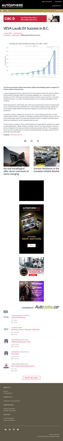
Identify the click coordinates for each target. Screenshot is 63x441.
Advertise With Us (8, 393)
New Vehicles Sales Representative (23, 366)
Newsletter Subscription (10, 410)
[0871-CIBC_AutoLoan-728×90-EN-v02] (32, 21)
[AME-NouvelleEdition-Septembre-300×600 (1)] (31, 253)
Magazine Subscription (9, 409)
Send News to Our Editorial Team (12, 401)
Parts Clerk (15, 354)
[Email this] (25, 141)
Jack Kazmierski (17, 33)
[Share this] (31, 141)
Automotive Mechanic (18, 317)
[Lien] (32, 307)
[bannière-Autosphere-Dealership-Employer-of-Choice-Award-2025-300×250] (31, 277)
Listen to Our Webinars (9, 420)
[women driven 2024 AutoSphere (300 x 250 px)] (31, 301)
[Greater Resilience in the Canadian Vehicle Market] (47, 156)
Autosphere (7, 35)
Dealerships (15, 35)
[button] (61, 5)
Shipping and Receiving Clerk (20, 342)
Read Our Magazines (9, 418)
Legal (50, 434)
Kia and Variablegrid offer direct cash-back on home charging (16, 171)
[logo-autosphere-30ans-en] (12, 5)
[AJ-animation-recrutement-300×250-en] (31, 200)
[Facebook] (10, 429)
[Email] (6, 429)
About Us (6, 391)
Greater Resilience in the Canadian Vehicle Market (47, 170)
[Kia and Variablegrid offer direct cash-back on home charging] (16, 156)
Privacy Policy (56, 434)
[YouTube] (18, 429)
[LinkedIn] (14, 429)
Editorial (20, 135)
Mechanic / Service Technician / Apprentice (25, 329)
